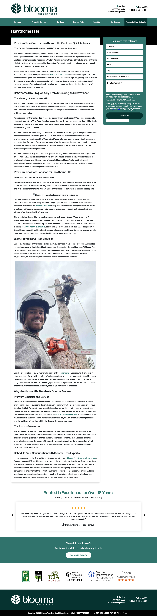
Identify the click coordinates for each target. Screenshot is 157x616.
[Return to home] (32, 600)
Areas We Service (39, 22)
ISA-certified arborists (59, 74)
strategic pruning (43, 206)
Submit (124, 115)
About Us (96, 22)
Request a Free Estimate (136, 22)
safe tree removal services (66, 414)
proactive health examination (33, 227)
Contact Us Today (78, 555)
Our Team (60, 22)
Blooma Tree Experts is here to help (81, 458)
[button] (13, 515)
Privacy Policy (117, 110)
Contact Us (115, 22)
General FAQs (78, 22)
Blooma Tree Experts (49, 613)
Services (17, 22)
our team (65, 373)
